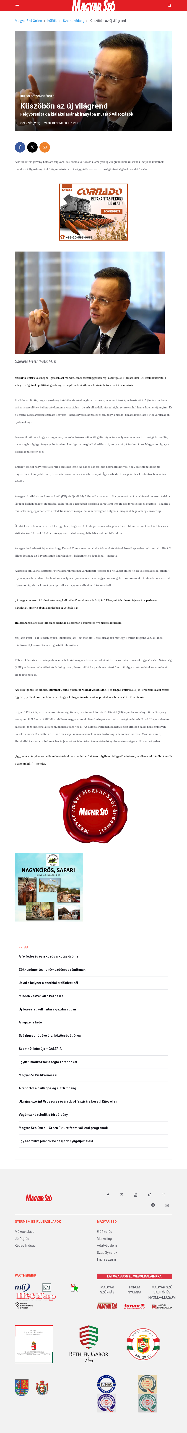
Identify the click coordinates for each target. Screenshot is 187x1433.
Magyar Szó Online (28, 21)
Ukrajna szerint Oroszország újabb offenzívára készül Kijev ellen (68, 1101)
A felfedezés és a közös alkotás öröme (48, 956)
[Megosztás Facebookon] (20, 147)
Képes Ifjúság (25, 1245)
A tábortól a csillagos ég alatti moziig (47, 1088)
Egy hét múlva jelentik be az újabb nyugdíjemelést (56, 1141)
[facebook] (108, 1194)
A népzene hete (30, 1022)
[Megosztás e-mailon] (44, 147)
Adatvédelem (107, 1245)
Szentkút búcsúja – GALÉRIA (40, 1049)
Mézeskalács (24, 1232)
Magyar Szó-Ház (107, 1290)
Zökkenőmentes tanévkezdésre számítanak (52, 969)
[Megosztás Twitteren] (32, 147)
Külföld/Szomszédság (37, 96)
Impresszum (106, 1259)
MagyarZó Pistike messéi (38, 1075)
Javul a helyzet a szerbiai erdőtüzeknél (48, 983)
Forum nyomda (134, 1290)
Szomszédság (73, 21)
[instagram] (163, 1194)
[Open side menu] (17, 5)
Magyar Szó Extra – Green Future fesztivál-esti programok (63, 1128)
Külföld (52, 21)
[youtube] (135, 1194)
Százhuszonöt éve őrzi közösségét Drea (50, 1035)
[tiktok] (149, 1194)
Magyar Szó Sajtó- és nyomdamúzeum (162, 1292)
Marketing (104, 1239)
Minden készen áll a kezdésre (41, 996)
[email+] (167, 1205)
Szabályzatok (107, 1253)
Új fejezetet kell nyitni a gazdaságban (47, 1009)
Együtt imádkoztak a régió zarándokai (48, 1062)
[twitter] (122, 1194)
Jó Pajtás (22, 1239)
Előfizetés (104, 1232)
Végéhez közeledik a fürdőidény (43, 1114)
